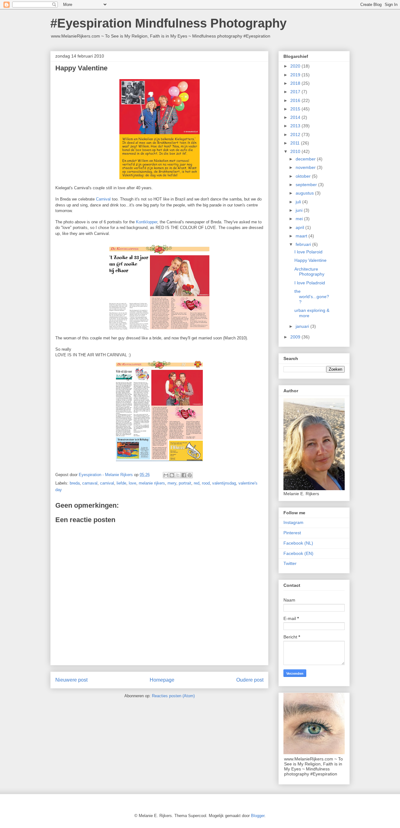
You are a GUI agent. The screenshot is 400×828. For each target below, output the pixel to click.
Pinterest (292, 532)
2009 (296, 336)
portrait (185, 483)
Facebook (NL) (298, 543)
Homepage (162, 680)
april (300, 227)
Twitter (290, 563)
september (307, 184)
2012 (296, 134)
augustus (305, 193)
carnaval (90, 483)
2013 (296, 125)
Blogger (257, 815)
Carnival (103, 199)
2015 (296, 108)
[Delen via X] (178, 475)
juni (300, 210)
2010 (296, 151)
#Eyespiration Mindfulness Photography (168, 23)
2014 (296, 117)
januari (303, 326)
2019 (296, 74)
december (306, 158)
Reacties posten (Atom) (173, 695)
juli (299, 201)
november (306, 167)
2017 (296, 91)
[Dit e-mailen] (166, 475)
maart (302, 235)
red (196, 483)
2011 (295, 142)
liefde (121, 483)
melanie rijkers (152, 483)
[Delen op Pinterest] (190, 475)
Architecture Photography (309, 272)
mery (172, 483)
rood (206, 483)
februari (304, 244)
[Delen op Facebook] (184, 475)
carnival (107, 483)
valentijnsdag (224, 483)
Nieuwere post (71, 680)
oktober (304, 176)
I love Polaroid (308, 251)
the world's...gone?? (311, 296)
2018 (296, 83)
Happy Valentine (310, 260)
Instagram (293, 522)
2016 (296, 100)
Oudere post (249, 680)
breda (75, 483)
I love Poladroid (309, 282)
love (132, 483)
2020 (296, 66)
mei (300, 218)
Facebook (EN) (298, 553)
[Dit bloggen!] (172, 475)
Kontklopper (146, 222)
